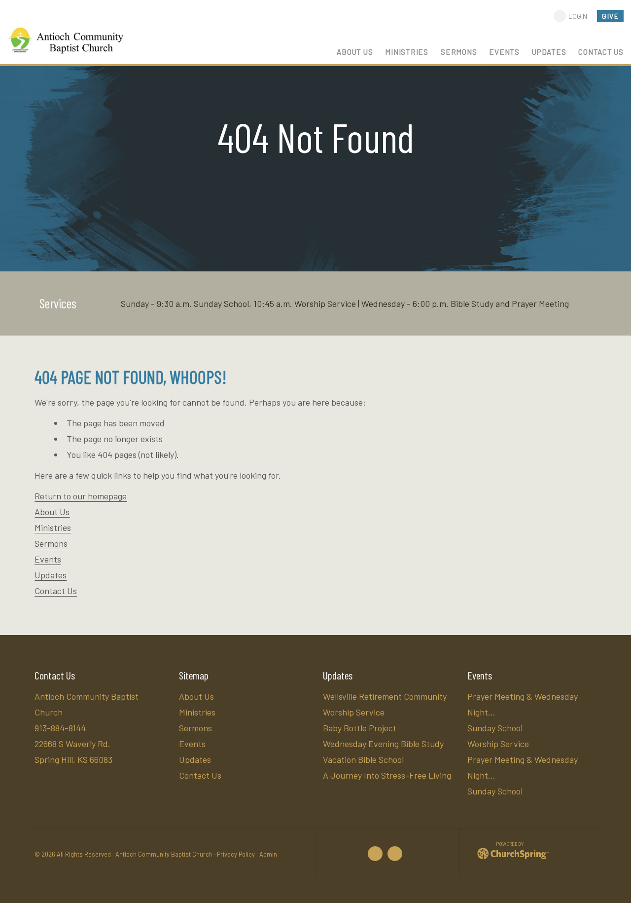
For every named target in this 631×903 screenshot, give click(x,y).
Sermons (51, 543)
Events (48, 559)
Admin (268, 854)
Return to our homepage (81, 495)
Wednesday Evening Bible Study (383, 743)
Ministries (53, 527)
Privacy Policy (236, 854)
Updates (51, 574)
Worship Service (498, 743)
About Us (52, 511)
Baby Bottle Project (359, 727)
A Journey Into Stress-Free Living (387, 775)
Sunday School (495, 727)
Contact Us (56, 590)
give (610, 16)
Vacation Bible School (363, 759)
